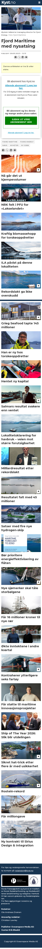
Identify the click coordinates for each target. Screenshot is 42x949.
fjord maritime (9, 142)
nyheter (14, 145)
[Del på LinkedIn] (22, 57)
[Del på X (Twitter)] (19, 57)
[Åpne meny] (39, 2)
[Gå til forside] (18, 3)
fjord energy (26, 142)
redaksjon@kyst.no (24, 870)
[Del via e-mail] (26, 57)
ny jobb (25, 145)
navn (4, 145)
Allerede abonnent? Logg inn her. (21, 133)
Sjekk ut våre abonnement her (21, 120)
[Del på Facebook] (15, 57)
